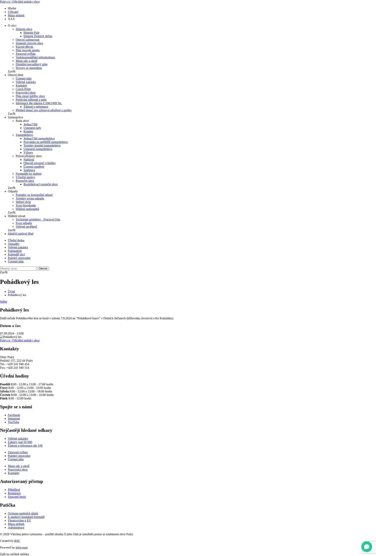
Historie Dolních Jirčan (38, 36)
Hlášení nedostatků (27, 209)
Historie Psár (31, 32)
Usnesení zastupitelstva (38, 149)
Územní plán (24, 78)
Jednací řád (30, 124)
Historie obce (24, 29)
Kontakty (21, 85)
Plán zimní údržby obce (30, 96)
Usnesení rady (32, 127)
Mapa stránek (16, 15)
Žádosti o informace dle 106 (25, 445)
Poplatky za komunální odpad (34, 195)
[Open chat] (366, 546)
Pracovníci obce (25, 92)
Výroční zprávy (25, 177)
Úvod (11, 291)
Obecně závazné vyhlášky (40, 163)
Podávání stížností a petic (31, 99)
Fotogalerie (15, 251)
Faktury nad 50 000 (20, 442)
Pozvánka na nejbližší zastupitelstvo (46, 142)
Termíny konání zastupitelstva (42, 145)
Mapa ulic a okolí (26, 60)
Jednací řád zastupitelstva (39, 138)
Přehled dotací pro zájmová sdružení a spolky (44, 110)
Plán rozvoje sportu (28, 50)
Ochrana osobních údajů (23, 513)
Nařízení (29, 159)
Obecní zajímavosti (27, 39)
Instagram (14, 418)
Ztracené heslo (17, 496)
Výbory (28, 152)
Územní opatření (34, 166)
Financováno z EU (19, 520)
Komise (28, 131)
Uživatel (13, 12)
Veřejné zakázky (26, 82)
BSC (17, 540)
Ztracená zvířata (25, 53)
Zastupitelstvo (24, 135)
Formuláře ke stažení (28, 173)
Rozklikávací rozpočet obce (41, 184)
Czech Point (23, 89)
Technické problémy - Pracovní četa (38, 219)
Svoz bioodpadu (26, 205)
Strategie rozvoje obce (29, 43)
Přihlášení (14, 489)
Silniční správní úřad (20, 233)
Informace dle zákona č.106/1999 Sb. (39, 103)
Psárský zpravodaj (19, 258)
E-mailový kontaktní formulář (26, 517)
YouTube (13, 422)
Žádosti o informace (36, 106)
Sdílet (3, 301)
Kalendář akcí (16, 254)
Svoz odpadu (24, 223)
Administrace (16, 527)
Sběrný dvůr (23, 202)
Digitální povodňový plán (31, 64)
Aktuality (13, 243)
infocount (21, 547)
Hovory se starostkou (29, 68)
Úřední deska (16, 240)
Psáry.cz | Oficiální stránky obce (20, 1)
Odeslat (43, 268)
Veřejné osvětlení (26, 226)
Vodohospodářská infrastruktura (35, 57)
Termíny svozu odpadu (30, 198)
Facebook (14, 415)
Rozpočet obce (25, 180)
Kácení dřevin (24, 46)
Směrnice (29, 170)
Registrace (14, 493)
